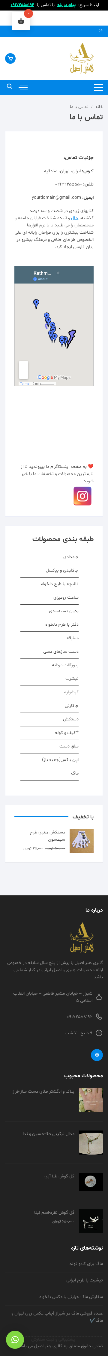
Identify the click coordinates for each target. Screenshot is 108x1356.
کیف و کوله (65, 733)
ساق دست (69, 746)
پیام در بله (66, 5)
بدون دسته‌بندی (64, 611)
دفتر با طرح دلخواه (62, 624)
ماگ (75, 773)
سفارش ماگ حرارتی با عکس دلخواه (71, 1297)
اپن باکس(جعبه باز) (60, 760)
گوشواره (71, 692)
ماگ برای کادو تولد (86, 1264)
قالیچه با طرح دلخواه (60, 584)
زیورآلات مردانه (65, 665)
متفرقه (73, 638)
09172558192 (22, 5)
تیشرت (72, 679)
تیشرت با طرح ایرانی (84, 1280)
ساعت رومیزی (66, 597)
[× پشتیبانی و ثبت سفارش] (15, 1340)
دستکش (71, 719)
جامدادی (71, 557)
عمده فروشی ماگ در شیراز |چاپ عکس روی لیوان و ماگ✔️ (57, 1317)
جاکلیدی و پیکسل (62, 570)
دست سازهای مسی (61, 652)
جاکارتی (72, 706)
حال (74, 218)
